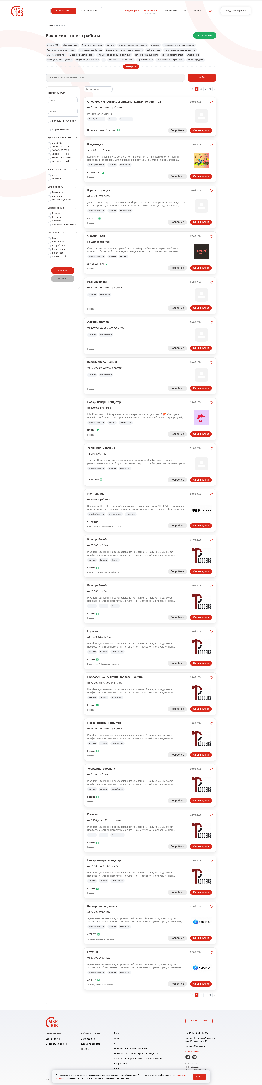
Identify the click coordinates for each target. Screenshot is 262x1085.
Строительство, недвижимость (133, 45)
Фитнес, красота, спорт (172, 55)
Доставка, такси (70, 45)
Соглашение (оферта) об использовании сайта (138, 1058)
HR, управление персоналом (170, 60)
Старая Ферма (94, 173)
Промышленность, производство (179, 45)
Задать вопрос (192, 1051)
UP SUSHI (91, 430)
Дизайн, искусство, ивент (81, 55)
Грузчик (92, 631)
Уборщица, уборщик (101, 448)
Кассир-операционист (102, 362)
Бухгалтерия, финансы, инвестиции (114, 55)
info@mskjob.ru (132, 11)
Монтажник (95, 493)
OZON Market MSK (95, 264)
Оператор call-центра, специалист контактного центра (124, 101)
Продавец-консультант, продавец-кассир (115, 677)
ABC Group (92, 218)
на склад (155, 45)
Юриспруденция (145, 60)
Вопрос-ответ (121, 1063)
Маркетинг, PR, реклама (87, 60)
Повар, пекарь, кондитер (104, 402)
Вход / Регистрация (236, 11)
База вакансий (53, 1039)
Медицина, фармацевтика (59, 60)
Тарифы (85, 1049)
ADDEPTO (91, 934)
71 (210, 89)
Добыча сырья (153, 50)
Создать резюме (204, 35)
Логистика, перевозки (92, 45)
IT (103, 60)
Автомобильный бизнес (90, 50)
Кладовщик (95, 144)
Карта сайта (120, 1069)
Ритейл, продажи (195, 60)
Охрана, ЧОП (53, 45)
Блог (116, 1033)
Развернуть (131, 66)
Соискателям (63, 10)
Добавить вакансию (56, 1044)
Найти (202, 77)
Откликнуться (201, 130)
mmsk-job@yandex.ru (195, 1046)
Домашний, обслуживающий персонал (124, 50)
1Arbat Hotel (93, 479)
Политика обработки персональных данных (137, 1053)
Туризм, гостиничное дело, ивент (180, 50)
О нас (117, 1038)
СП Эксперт (92, 522)
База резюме (88, 1039)
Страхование (193, 55)
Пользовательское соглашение (130, 1048)
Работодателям (89, 10)
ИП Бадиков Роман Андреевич (101, 130)
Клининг (110, 45)
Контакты (119, 1043)
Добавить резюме (90, 1044)
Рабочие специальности (146, 55)
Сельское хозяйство (56, 55)
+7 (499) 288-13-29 (196, 1033)
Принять (199, 1076)
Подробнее (177, 130)
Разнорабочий (97, 282)
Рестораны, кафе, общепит (120, 60)
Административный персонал (61, 50)
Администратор (98, 322)
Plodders (91, 568)
